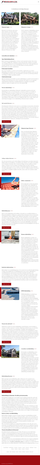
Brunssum (13, 451)
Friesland (15, 447)
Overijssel (27, 447)
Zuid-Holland (11, 447)
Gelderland (31, 447)
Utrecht (24, 447)
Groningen (19, 447)
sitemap (7, 463)
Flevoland (27, 448)
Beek (10, 451)
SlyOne (12, 463)
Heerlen (20, 451)
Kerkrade (23, 451)
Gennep (17, 451)
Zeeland (23, 448)
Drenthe (16, 448)
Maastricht (31, 451)
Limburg (19, 448)
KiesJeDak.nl (3, 463)
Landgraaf (27, 451)
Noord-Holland (6, 447)
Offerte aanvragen (6, 121)
